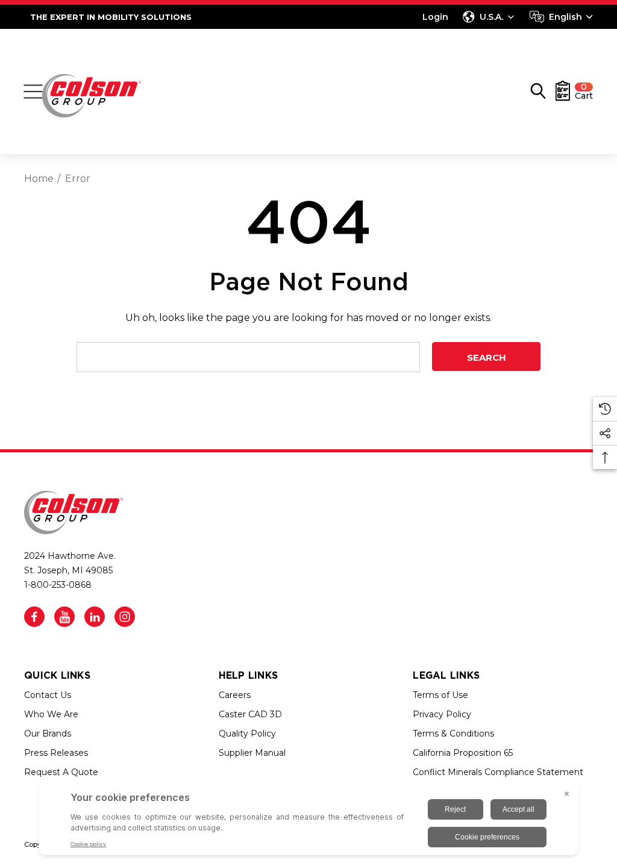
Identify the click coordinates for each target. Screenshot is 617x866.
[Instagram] (124, 616)
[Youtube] (64, 616)
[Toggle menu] (33, 91)
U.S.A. (491, 16)
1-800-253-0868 (58, 584)
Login (435, 16)
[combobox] (561, 17)
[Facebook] (34, 616)
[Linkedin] (94, 616)
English (565, 16)
